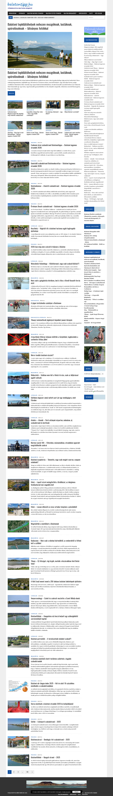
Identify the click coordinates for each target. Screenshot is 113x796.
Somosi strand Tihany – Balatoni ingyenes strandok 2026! (54, 133)
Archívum (87, 374)
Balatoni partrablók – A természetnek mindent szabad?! (51, 638)
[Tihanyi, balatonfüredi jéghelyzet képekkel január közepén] (18, 328)
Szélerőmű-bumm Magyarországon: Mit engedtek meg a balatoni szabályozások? (15, 113)
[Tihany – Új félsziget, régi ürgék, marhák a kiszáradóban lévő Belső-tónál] (18, 569)
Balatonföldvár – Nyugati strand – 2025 (45, 757)
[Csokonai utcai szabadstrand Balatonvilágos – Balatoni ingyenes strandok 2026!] (18, 153)
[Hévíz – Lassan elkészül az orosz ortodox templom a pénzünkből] (18, 514)
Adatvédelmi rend (98, 387)
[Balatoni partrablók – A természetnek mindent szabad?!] (18, 646)
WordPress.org (88, 389)
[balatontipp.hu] (23, 6)
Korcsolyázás (83, 13)
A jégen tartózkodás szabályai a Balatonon (46, 303)
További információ (66, 792)
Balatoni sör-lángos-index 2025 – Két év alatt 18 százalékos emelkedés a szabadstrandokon (52, 684)
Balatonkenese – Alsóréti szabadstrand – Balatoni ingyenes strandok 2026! (55, 187)
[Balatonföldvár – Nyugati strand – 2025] (18, 765)
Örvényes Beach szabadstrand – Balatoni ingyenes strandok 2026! (54, 206)
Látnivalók (22, 13)
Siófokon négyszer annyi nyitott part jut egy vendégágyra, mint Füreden (53, 399)
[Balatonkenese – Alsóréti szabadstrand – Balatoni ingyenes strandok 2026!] (18, 193)
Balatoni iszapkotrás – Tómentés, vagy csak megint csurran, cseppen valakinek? (55, 461)
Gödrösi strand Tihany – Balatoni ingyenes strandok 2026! (35, 133)
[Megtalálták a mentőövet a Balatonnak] (18, 531)
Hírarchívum (12, 13)
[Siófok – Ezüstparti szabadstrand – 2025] (18, 729)
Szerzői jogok (88, 387)
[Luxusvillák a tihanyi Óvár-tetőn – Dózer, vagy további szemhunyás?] (34, 107)
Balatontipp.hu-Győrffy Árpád (16, 793)
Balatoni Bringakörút (70, 13)
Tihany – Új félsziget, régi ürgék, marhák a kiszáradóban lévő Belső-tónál (55, 562)
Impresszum (88, 385)
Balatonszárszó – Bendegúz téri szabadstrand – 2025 (50, 739)
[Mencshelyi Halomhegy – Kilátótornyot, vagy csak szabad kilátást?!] (18, 271)
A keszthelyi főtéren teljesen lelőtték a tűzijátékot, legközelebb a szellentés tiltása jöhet (54, 338)
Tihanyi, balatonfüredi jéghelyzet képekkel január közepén (51, 319)
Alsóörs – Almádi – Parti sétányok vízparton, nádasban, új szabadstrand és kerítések (51, 421)
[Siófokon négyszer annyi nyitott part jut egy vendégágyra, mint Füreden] (18, 405)
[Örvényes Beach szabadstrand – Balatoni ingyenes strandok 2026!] (18, 214)
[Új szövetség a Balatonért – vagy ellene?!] (53, 107)
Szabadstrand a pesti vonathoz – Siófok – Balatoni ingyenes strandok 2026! (73, 134)
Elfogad (76, 792)
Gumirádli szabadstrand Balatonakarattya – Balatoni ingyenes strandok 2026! (53, 164)
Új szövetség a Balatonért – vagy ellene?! (54, 113)
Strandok (10, 130)
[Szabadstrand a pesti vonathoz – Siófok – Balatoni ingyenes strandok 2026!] (72, 128)
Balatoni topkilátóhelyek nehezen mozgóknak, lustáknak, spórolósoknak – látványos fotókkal (40, 74)
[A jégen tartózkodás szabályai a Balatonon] (18, 311)
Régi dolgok (98, 13)
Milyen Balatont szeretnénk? (72, 112)
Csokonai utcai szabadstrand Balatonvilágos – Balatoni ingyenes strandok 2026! (54, 146)
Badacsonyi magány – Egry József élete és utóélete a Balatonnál (92, 272)
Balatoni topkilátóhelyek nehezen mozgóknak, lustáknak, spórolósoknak (94, 259)
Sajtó (91, 13)
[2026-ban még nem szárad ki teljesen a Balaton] (18, 254)
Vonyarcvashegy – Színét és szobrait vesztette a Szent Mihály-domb (55, 598)
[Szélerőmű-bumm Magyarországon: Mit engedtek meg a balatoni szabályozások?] (15, 107)
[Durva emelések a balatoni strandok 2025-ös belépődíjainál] (18, 711)
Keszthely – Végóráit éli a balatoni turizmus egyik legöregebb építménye (53, 229)
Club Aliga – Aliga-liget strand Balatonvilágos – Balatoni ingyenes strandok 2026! (15, 134)
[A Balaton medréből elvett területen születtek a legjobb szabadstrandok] (18, 666)
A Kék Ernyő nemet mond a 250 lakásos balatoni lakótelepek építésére (56, 581)
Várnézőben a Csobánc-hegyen (94, 285)
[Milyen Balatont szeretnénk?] (72, 107)
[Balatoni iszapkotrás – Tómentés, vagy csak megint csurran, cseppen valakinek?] (18, 467)
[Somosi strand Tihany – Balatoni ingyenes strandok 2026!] (53, 128)
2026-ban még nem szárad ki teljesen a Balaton (48, 246)
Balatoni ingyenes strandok (35, 13)
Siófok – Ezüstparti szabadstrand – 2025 (46, 721)
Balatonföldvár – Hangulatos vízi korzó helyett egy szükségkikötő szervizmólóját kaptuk (54, 617)
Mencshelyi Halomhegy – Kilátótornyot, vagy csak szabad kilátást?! (55, 263)
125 (27, 772)
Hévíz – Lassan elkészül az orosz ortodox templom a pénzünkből (54, 506)
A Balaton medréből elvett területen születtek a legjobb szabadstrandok (51, 660)
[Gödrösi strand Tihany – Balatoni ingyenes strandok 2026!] (34, 128)
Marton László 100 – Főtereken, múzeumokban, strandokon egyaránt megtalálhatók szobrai (55, 444)
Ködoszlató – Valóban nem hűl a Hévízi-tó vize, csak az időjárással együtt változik (54, 376)
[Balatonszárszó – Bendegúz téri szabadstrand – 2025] (18, 747)
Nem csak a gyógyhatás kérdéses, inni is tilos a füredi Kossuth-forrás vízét (55, 282)
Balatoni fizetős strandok (53, 13)
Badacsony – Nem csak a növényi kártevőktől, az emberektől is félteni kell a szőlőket (56, 542)
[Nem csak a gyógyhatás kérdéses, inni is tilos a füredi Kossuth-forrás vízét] (18, 288)
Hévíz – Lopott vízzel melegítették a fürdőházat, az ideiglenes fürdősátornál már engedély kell (53, 483)
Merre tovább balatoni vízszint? (42, 355)
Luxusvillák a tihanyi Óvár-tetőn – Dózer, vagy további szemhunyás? (35, 113)
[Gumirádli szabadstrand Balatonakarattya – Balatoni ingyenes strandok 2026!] (18, 171)
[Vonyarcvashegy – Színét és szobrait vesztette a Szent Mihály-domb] (18, 606)
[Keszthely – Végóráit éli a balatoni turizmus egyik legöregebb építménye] (18, 236)
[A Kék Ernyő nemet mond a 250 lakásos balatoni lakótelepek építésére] (18, 589)
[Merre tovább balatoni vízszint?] (18, 363)
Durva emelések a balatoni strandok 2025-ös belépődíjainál (52, 703)
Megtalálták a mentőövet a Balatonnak (45, 523)
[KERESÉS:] (96, 17)
